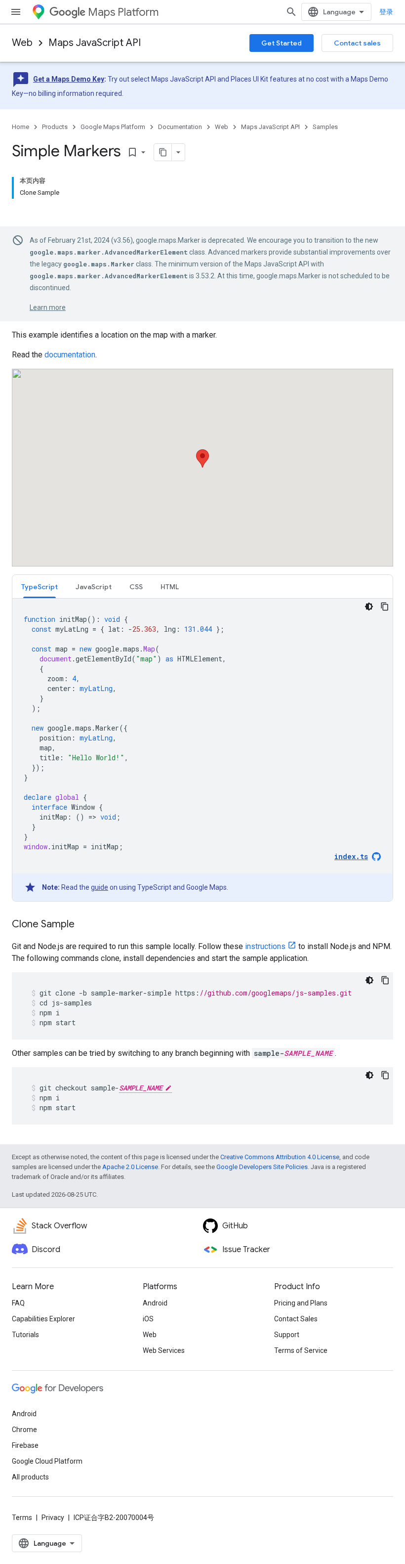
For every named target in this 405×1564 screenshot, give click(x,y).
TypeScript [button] (39, 586)
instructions (265, 946)
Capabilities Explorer (43, 1319)
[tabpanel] (202, 750)
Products (55, 126)
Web (22, 43)
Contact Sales (296, 1319)
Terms (22, 1517)
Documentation (180, 126)
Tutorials (25, 1335)
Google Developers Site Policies (262, 1167)
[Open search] (291, 12)
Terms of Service (300, 1350)
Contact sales (357, 43)
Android (155, 1303)
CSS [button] (136, 586)
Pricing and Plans (300, 1303)
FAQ (18, 1303)
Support (286, 1335)
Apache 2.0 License (130, 1167)
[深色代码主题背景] (369, 606)
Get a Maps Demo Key (68, 79)
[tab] (39, 586)
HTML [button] (170, 586)
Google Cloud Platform (47, 1461)
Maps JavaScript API (94, 43)
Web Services (164, 1350)
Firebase (25, 1445)
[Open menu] (16, 12)
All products (30, 1477)
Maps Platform (123, 12)
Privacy (52, 1517)
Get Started (281, 43)
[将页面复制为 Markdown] (163, 152)
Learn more (48, 307)
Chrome (24, 1430)
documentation (69, 354)
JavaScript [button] (94, 586)
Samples (325, 126)
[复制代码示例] (385, 606)
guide (99, 887)
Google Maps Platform (113, 126)
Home (20, 126)
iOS (148, 1319)
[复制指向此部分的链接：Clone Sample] (84, 925)
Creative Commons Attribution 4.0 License (279, 1157)
